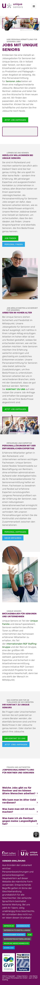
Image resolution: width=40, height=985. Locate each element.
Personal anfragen (15, 532)
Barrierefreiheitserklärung (17, 939)
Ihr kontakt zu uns (14, 738)
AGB (29, 935)
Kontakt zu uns (15, 389)
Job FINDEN (10, 238)
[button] (20, 790)
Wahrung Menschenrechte (16, 943)
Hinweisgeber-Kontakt (14, 935)
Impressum (9, 926)
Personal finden (13, 244)
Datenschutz (23, 926)
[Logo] (12, 5)
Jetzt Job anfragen (15, 120)
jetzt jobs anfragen (15, 744)
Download (9, 948)
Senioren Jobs (13, 81)
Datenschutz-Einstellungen (17, 930)
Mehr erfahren (12, 538)
